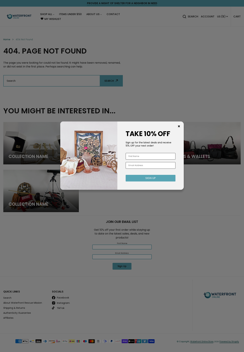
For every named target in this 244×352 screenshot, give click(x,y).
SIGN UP (150, 178)
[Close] (179, 126)
